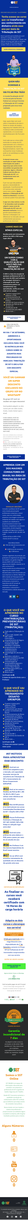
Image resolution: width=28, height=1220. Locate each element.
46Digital (18, 1213)
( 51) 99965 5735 (14, 979)
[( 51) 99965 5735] (14, 976)
